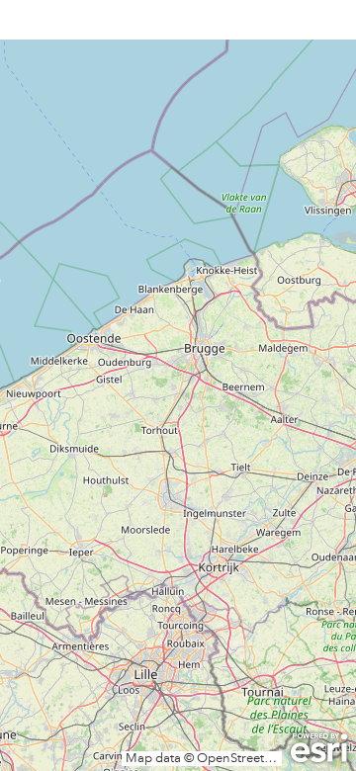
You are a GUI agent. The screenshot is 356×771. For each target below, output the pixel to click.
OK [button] (287, 207)
